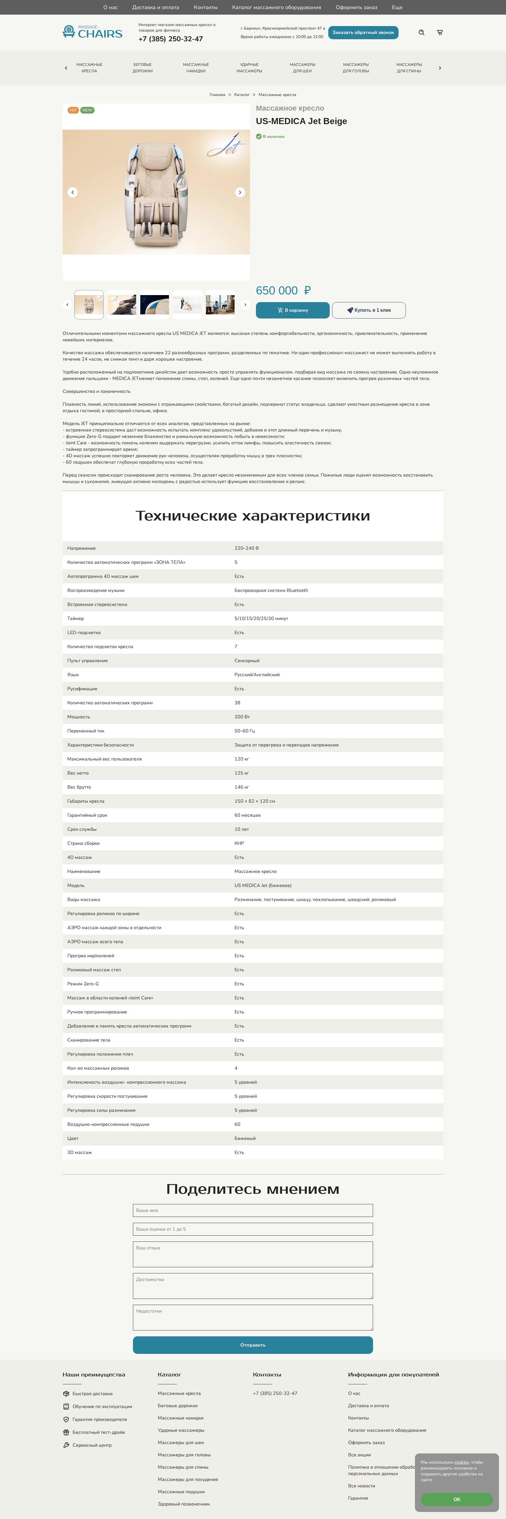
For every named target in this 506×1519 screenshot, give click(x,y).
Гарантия (358, 1498)
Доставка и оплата (155, 7)
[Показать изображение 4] (121, 304)
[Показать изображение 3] (89, 304)
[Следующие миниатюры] (245, 304)
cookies (461, 1462)
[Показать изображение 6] (187, 304)
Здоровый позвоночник (184, 1504)
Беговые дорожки (178, 1405)
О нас (110, 7)
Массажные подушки (181, 1492)
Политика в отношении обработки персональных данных (385, 1470)
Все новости (361, 1486)
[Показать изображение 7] (220, 304)
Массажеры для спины (183, 1467)
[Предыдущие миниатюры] (67, 304)
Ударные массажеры (181, 1430)
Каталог (242, 94)
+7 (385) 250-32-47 (275, 1393)
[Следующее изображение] (240, 192)
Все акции (359, 1455)
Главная (217, 94)
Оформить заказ (356, 7)
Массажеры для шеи (181, 1442)
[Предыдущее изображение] (72, 192)
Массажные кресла (277, 94)
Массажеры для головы (184, 1455)
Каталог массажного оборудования (276, 7)
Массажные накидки (181, 1418)
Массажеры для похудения (188, 1479)
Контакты (206, 7)
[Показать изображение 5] (154, 304)
